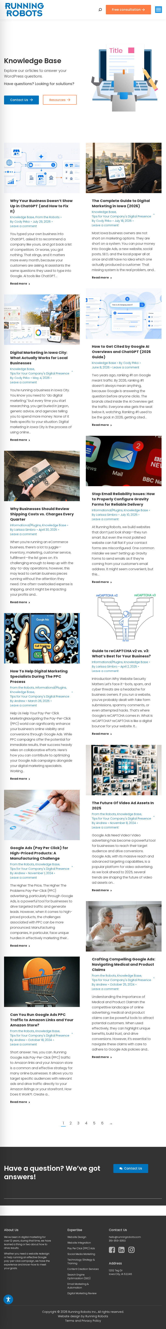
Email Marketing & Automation (78, 1285)
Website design (69, 1316)
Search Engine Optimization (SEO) (78, 1276)
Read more (18, 284)
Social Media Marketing (81, 1254)
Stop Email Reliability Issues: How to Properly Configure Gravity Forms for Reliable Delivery (123, 499)
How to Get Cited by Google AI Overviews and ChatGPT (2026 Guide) (121, 351)
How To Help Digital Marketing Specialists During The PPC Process (39, 676)
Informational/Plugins (107, 510)
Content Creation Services (83, 1269)
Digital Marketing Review (82, 1293)
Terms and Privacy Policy (83, 1321)
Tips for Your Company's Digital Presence (121, 216)
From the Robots (47, 217)
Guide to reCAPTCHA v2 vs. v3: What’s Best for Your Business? (121, 653)
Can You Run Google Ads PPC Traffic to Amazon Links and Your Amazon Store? (41, 1020)
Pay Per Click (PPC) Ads (81, 1248)
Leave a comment (23, 226)
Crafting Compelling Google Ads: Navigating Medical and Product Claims (123, 964)
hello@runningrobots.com (125, 1237)
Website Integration (79, 1242)
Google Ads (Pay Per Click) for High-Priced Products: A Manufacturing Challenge (39, 853)
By (20, 222)
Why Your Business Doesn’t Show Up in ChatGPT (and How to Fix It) (41, 206)
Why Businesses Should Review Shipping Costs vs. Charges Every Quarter (42, 514)
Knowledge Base (22, 217)
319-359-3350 (117, 1240)
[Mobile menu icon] (158, 9)
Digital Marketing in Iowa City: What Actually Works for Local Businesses (39, 358)
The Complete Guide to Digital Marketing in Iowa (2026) (121, 203)
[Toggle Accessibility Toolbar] (8, 1299)
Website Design (76, 1237)
